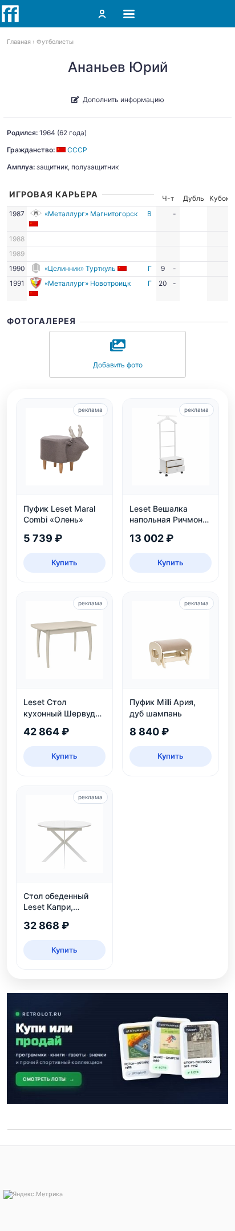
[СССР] (34, 224)
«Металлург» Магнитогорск (90, 213)
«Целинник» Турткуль (80, 268)
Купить (64, 562)
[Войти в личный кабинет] (102, 14)
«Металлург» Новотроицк (87, 283)
